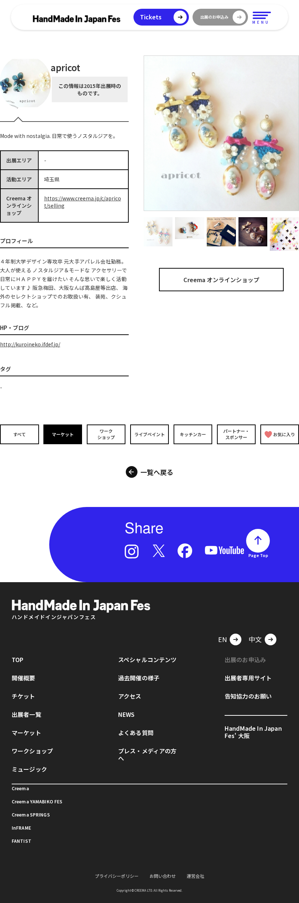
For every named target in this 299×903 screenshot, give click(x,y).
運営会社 (195, 876)
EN (222, 639)
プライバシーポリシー (117, 876)
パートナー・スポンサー (236, 434)
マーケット (63, 434)
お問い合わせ (163, 876)
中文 (255, 639)
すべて (19, 434)
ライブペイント (149, 434)
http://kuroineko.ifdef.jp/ (30, 344)
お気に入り (284, 434)
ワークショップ (106, 434)
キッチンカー (193, 434)
